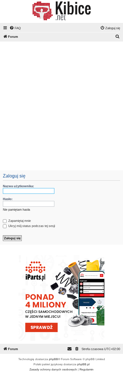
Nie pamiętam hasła (16, 209)
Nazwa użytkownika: (18, 186)
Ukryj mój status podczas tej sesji (31, 226)
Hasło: (8, 199)
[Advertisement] (61, 105)
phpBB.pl (83, 364)
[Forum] (61, 10)
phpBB (53, 359)
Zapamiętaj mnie (19, 220)
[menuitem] (15, 28)
